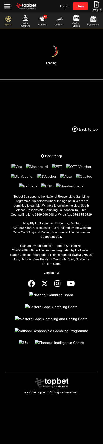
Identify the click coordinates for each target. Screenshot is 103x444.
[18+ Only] (24, 343)
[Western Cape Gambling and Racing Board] (51, 319)
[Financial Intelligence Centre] (59, 343)
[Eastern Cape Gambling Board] (51, 307)
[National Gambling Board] (51, 295)
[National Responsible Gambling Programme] (51, 331)
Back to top (53, 156)
